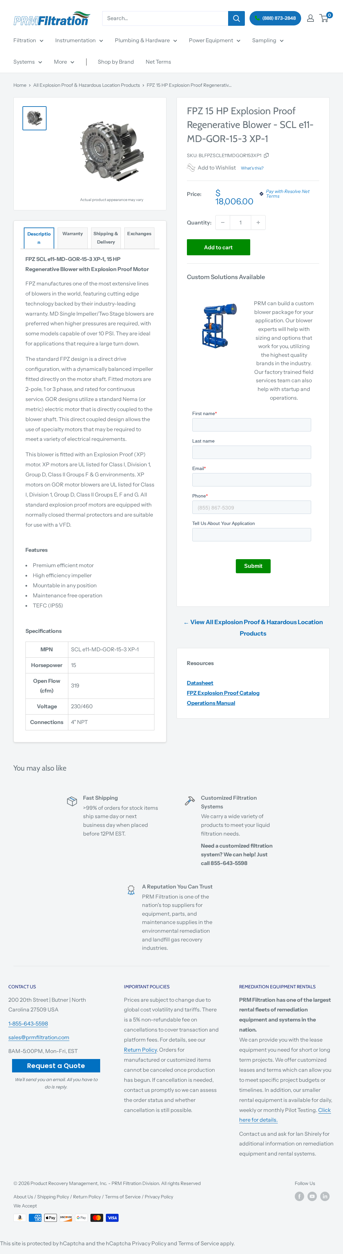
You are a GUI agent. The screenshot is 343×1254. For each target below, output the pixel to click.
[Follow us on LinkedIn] (325, 1196)
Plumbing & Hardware (142, 40)
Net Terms (158, 61)
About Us (23, 1197)
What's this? (252, 168)
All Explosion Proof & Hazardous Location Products (86, 85)
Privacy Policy (159, 1197)
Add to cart (218, 247)
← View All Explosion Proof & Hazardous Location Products (253, 627)
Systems (24, 61)
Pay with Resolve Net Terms (288, 193)
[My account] (310, 18)
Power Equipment (211, 40)
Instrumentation (75, 40)
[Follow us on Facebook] (299, 1196)
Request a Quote (56, 1065)
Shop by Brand (116, 61)
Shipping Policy (53, 1197)
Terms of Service (123, 1197)
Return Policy (140, 1049)
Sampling (264, 40)
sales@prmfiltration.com (38, 1037)
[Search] (236, 18)
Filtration (24, 40)
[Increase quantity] (258, 222)
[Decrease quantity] (223, 222)
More (60, 61)
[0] (324, 18)
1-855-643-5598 (28, 1023)
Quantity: (199, 222)
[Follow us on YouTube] (312, 1196)
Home (19, 85)
